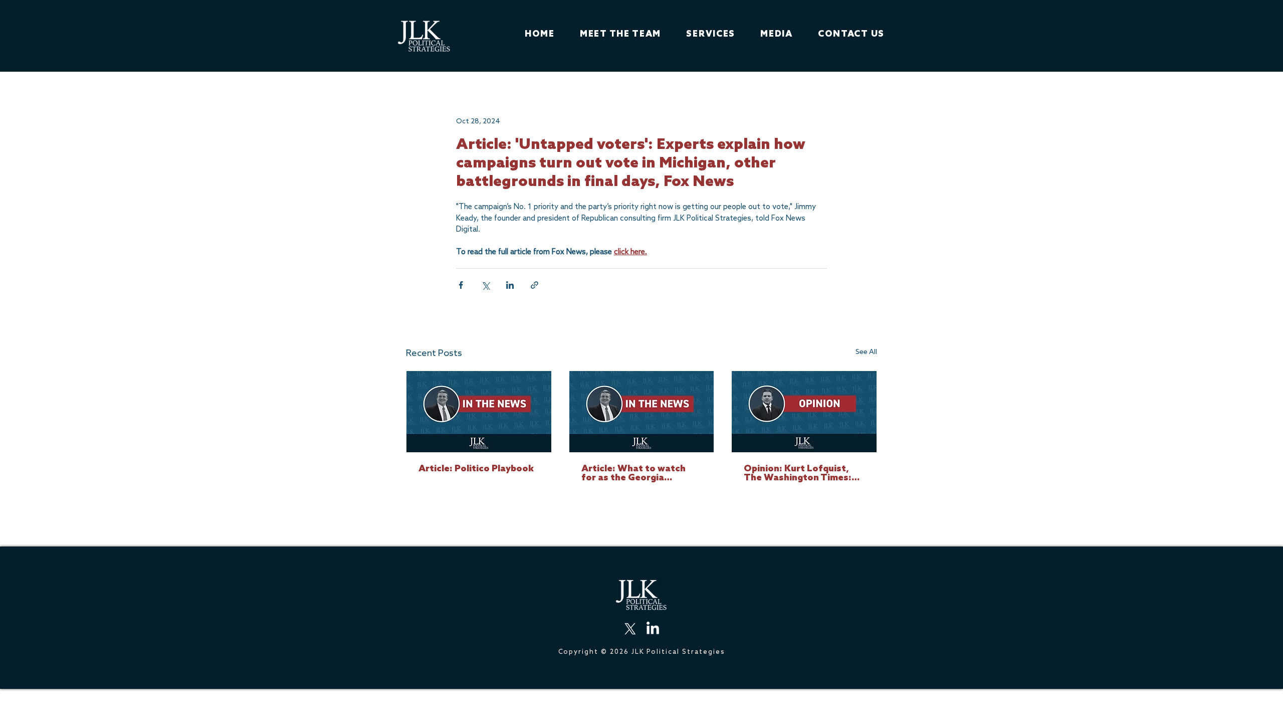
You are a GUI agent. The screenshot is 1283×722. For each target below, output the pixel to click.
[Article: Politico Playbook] (478, 411)
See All (866, 351)
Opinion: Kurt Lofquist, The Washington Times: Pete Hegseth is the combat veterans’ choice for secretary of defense (800, 473)
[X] (630, 629)
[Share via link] (534, 285)
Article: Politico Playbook (476, 468)
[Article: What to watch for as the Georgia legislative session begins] (641, 411)
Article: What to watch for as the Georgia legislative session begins (638, 473)
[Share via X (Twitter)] (485, 285)
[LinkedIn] (653, 629)
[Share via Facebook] (461, 285)
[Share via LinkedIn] (510, 285)
